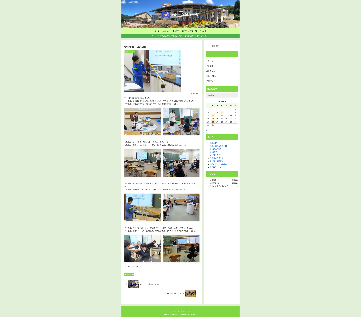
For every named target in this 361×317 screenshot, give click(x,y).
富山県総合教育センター (219, 149)
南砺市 (212, 143)
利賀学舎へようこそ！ (183, 311)
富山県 (212, 152)
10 (213, 116)
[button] (235, 46)
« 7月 (208, 130)
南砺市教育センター (217, 146)
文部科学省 (214, 155)
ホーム (173, 311)
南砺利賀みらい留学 (217, 164)
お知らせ (209, 61)
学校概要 (209, 66)
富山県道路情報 (216, 161)
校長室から (210, 71)
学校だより (210, 81)
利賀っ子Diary (130, 274)
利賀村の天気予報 (216, 158)
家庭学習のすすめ (216, 167)
